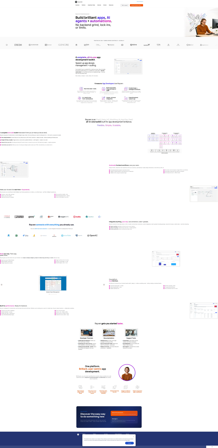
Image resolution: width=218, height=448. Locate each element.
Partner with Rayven (140, 1)
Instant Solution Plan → (136, 5)
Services (99, 5)
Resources (111, 5)
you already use (55, 224)
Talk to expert (124, 5)
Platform (83, 5)
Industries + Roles (91, 5)
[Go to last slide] (1, 284)
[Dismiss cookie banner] (133, 436)
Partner (105, 5)
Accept (129, 443)
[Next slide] (104, 284)
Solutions (77, 5)
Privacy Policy (127, 440)
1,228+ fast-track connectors (40, 228)
